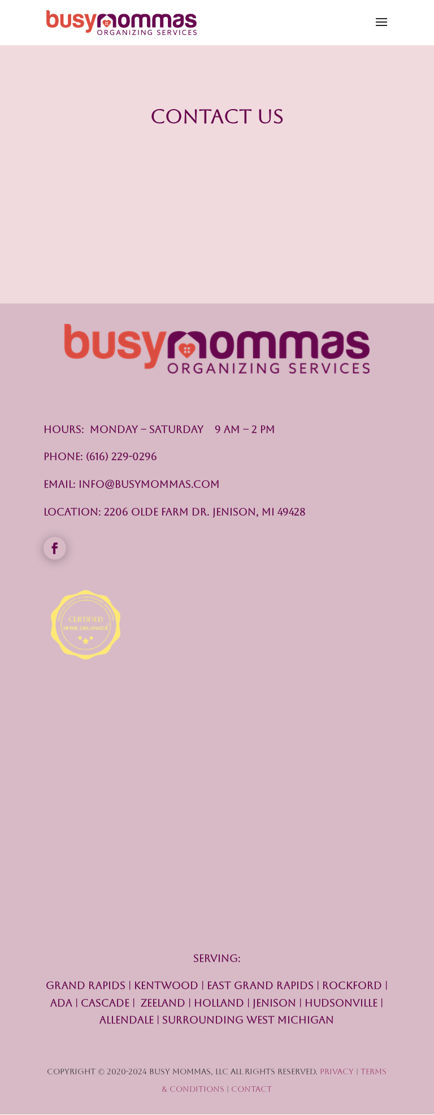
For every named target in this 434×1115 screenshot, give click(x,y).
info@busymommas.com (149, 484)
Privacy (337, 1071)
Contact (251, 1089)
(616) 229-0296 (121, 456)
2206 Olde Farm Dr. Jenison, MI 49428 (205, 512)
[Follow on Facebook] (55, 548)
